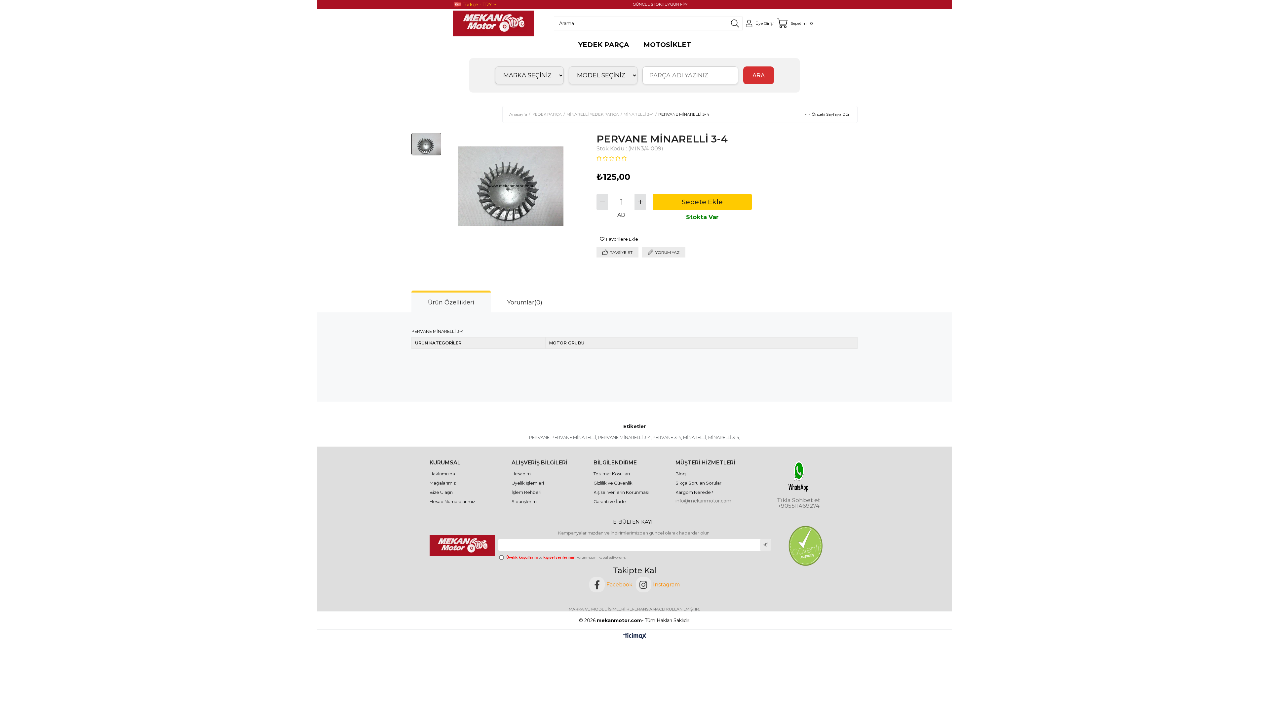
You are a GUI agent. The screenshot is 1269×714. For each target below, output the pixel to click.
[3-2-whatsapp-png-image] (798, 476)
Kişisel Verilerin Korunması (621, 492)
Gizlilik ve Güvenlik (613, 483)
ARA (758, 75)
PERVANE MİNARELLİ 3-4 (624, 437)
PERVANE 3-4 (667, 437)
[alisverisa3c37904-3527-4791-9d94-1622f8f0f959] (805, 546)
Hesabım (521, 473)
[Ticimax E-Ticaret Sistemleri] (634, 636)
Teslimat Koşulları (612, 473)
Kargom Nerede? (694, 492)
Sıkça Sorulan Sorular (698, 483)
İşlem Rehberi (526, 492)
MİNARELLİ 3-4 (723, 437)
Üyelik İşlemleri (528, 483)
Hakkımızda (442, 473)
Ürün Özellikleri (451, 302)
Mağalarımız (443, 483)
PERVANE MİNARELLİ (574, 437)
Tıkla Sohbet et (798, 500)
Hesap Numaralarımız (452, 501)
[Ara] (735, 23)
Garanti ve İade (610, 501)
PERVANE (539, 437)
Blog (680, 473)
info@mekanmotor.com (703, 500)
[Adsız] (463, 545)
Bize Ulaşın (441, 492)
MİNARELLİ (694, 437)
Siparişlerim (524, 501)
